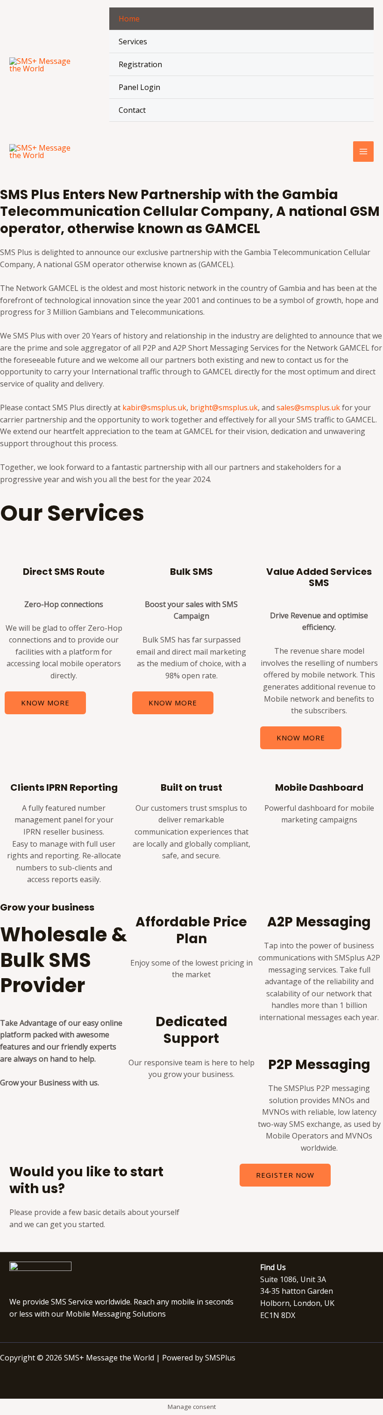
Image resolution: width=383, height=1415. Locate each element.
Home (129, 19)
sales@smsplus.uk (308, 407)
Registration (140, 64)
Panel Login (139, 87)
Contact (132, 110)
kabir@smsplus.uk (154, 407)
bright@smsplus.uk (224, 407)
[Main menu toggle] (363, 151)
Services (133, 41)
